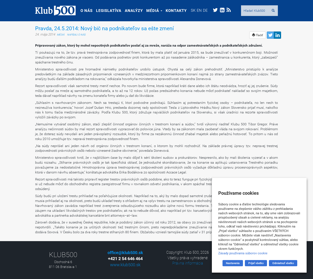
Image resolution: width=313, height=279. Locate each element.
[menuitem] (193, 10)
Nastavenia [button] (233, 263)
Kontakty (176, 10)
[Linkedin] (277, 35)
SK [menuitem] (193, 10)
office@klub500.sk (125, 252)
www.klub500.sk (125, 264)
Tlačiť (259, 35)
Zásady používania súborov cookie (242, 253)
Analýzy (134, 10)
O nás (86, 10)
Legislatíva (108, 10)
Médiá (153, 10)
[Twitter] (270, 35)
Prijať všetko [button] (256, 263)
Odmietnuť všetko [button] (283, 263)
